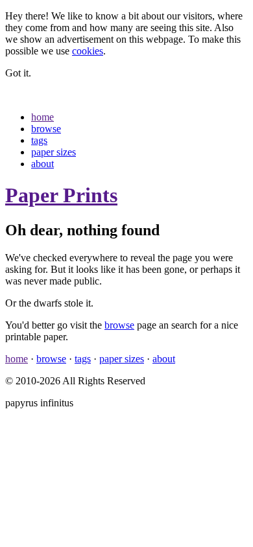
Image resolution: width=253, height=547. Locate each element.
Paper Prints (61, 195)
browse (46, 128)
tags (39, 140)
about (42, 163)
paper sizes (53, 151)
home (42, 116)
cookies (87, 50)
